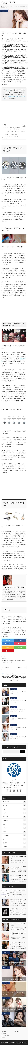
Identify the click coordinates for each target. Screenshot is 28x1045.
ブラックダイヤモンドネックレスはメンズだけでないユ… (18, 943)
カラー (14, 812)
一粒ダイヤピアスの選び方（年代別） (18, 857)
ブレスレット (14, 835)
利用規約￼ (4, 1037)
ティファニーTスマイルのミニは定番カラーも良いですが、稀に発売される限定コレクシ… (18, 881)
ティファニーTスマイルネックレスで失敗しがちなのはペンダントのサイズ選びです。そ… (18, 872)
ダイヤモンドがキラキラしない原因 (12, 127)
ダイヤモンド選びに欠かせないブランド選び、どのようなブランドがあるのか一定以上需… (18, 896)
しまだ (9, 90)
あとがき (6, 137)
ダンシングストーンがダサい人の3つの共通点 (18, 719)
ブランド (14, 824)
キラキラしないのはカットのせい (12, 134)
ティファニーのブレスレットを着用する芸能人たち (18, 737)
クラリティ (14, 816)
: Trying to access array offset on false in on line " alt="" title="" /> (14, 677)
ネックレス (14, 827)
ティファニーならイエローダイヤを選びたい (18, 701)
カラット (14, 805)
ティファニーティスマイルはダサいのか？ (18, 924)
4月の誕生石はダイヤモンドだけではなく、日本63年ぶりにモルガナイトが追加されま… (18, 939)
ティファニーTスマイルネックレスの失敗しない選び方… (18, 867)
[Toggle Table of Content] (23, 125)
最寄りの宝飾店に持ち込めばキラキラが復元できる (16, 132)
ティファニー (13, 725)
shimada (8, 656)
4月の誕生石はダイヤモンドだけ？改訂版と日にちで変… (18, 934)
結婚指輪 (14, 846)
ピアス (14, 831)
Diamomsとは (4, 1031)
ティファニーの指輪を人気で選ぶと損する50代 (18, 728)
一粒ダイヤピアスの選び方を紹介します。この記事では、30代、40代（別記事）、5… (17, 862)
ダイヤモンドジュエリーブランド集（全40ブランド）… (18, 891)
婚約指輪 (14, 842)
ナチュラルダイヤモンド (10, 662)
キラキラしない (12, 660)
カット (14, 809)
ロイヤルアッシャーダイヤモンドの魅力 (18, 692)
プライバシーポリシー (6, 1035)
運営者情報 (4, 1033)
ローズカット (6, 660)
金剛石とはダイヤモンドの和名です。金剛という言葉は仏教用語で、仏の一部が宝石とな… (18, 914)
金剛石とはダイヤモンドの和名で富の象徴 (18, 909)
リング (14, 839)
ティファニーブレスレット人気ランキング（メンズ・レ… (18, 900)
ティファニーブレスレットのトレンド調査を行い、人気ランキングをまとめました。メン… (18, 905)
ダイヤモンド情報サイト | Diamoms (9, 2)
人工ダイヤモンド (14, 820)
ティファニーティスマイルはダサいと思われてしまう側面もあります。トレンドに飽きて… (18, 929)
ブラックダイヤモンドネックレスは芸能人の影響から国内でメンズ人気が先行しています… (18, 948)
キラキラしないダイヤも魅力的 (11, 136)
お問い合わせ (17, 1031)
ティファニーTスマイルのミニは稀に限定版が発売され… (18, 876)
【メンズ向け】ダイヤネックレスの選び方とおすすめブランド (18, 710)
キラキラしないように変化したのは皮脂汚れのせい (15, 129)
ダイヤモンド (4, 10)
